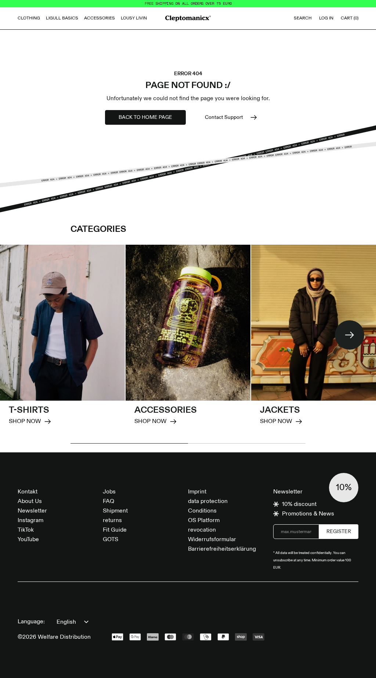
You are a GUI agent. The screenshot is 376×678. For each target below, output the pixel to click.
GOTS (110, 540)
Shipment (115, 511)
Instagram (30, 521)
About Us (30, 501)
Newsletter (32, 511)
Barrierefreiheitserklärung (222, 549)
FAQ (108, 501)
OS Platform (204, 521)
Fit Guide (115, 530)
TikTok (26, 530)
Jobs (109, 492)
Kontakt (27, 492)
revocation (202, 530)
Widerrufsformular (212, 540)
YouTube (28, 540)
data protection (208, 501)
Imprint (197, 492)
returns (112, 521)
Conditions (202, 511)
